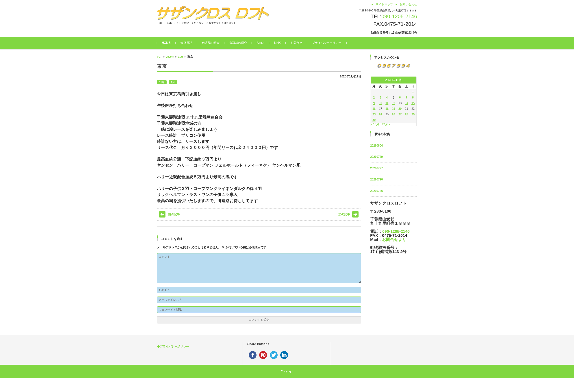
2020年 (170, 56)
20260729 (376, 156)
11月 (180, 56)
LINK (277, 42)
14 (406, 103)
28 (406, 114)
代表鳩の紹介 (211, 42)
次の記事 (344, 214)
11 (386, 103)
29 (413, 114)
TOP (159, 56)
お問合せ (296, 42)
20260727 (376, 168)
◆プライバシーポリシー (173, 346)
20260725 (376, 191)
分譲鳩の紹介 (238, 42)
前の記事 (174, 214)
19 (393, 108)
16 (374, 108)
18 (387, 108)
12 (393, 103)
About (260, 42)
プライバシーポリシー (326, 42)
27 (400, 114)
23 (374, 114)
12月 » (386, 124)
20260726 (376, 179)
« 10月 (375, 124)
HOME (166, 42)
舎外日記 (186, 42)
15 (413, 103)
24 (380, 114)
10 (380, 103)
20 (400, 108)
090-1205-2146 (399, 16)
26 (393, 114)
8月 (173, 82)
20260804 (376, 145)
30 (374, 120)
